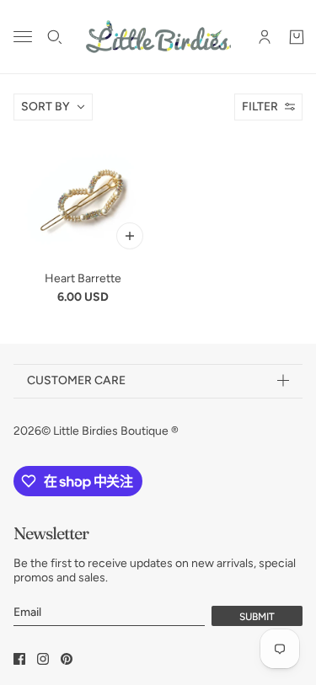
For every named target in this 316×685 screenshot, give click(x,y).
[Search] (55, 37)
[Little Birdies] (158, 36)
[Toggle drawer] (22, 36)
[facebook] (19, 659)
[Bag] (296, 37)
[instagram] (43, 659)
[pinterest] (66, 659)
